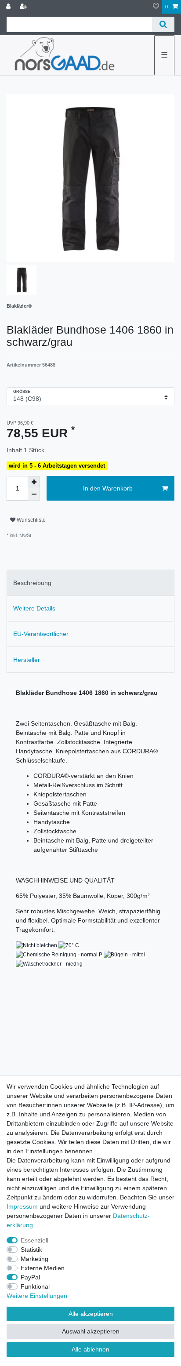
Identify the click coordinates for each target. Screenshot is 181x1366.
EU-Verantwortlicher (41, 633)
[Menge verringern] (34, 494)
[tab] (90, 583)
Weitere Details (34, 608)
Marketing (34, 1258)
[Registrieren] (24, 7)
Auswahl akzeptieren (90, 1331)
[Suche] (163, 24)
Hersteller (26, 659)
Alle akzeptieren (91, 1313)
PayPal (30, 1277)
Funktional (35, 1286)
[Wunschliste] (156, 7)
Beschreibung (32, 582)
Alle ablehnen (90, 1349)
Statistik (31, 1249)
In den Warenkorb (108, 488)
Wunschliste (30, 520)
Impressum (22, 1206)
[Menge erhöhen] (34, 482)
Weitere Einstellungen (37, 1295)
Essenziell (34, 1240)
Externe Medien (43, 1268)
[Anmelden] (9, 7)
